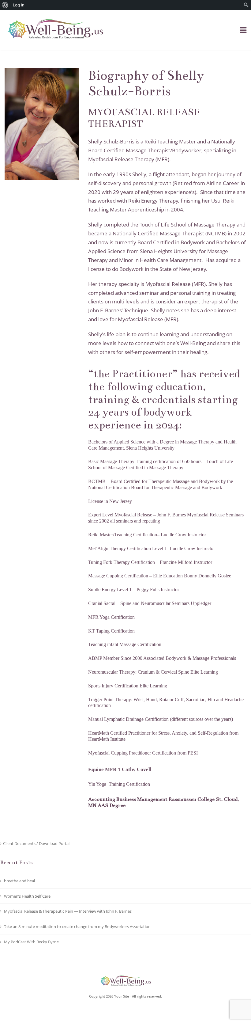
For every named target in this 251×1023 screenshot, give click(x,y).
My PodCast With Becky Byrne (31, 942)
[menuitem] (5, 5)
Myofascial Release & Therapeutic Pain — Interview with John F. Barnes (68, 911)
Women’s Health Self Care (27, 896)
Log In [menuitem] (18, 4)
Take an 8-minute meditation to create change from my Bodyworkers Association (77, 926)
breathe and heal (19, 881)
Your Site (121, 996)
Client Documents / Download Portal (36, 843)
